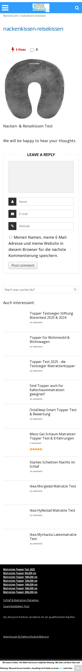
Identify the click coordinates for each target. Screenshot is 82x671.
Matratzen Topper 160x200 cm (20, 588)
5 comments (35, 443)
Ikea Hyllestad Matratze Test (52, 510)
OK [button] (78, 668)
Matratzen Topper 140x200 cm (20, 584)
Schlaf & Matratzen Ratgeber (21, 600)
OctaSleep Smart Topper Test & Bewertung (53, 412)
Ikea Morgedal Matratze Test (53, 486)
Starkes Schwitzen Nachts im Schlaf (52, 464)
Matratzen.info (10, 15)
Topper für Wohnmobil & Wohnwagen (50, 339)
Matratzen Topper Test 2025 (19, 569)
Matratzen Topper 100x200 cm (20, 577)
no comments (36, 322)
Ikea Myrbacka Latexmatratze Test (53, 536)
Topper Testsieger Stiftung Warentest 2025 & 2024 (51, 315)
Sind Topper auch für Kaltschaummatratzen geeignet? (47, 389)
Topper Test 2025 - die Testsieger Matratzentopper (52, 363)
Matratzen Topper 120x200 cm (20, 581)
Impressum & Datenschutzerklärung (26, 636)
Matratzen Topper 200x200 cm (20, 592)
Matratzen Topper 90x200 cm (19, 573)
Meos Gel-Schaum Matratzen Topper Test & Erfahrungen (52, 436)
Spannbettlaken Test (16, 606)
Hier (61, 668)
